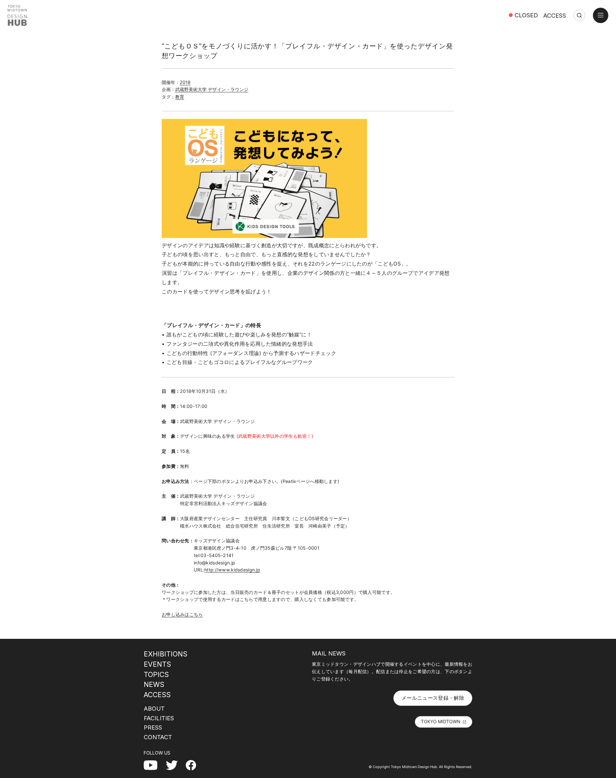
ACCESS (554, 15)
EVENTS (157, 664)
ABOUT (154, 708)
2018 (185, 82)
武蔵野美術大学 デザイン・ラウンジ (211, 89)
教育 (179, 96)
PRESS (153, 727)
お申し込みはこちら (182, 614)
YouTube (154, 765)
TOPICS (156, 674)
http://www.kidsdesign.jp (232, 569)
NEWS (154, 684)
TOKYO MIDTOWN (440, 721)
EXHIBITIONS (165, 654)
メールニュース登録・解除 (432, 698)
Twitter (174, 765)
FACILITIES (159, 718)
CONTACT (158, 736)
